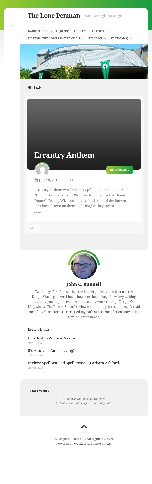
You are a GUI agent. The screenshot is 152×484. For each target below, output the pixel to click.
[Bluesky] (12, 19)
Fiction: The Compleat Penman (54, 38)
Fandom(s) (119, 38)
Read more (118, 169)
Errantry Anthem (64, 155)
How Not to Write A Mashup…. (55, 338)
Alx (108, 443)
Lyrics (33, 228)
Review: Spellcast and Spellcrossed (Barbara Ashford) (74, 363)
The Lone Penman (54, 15)
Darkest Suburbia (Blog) (48, 31)
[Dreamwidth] (12, 32)
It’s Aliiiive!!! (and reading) (51, 350)
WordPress (81, 443)
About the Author (88, 31)
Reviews (95, 38)
